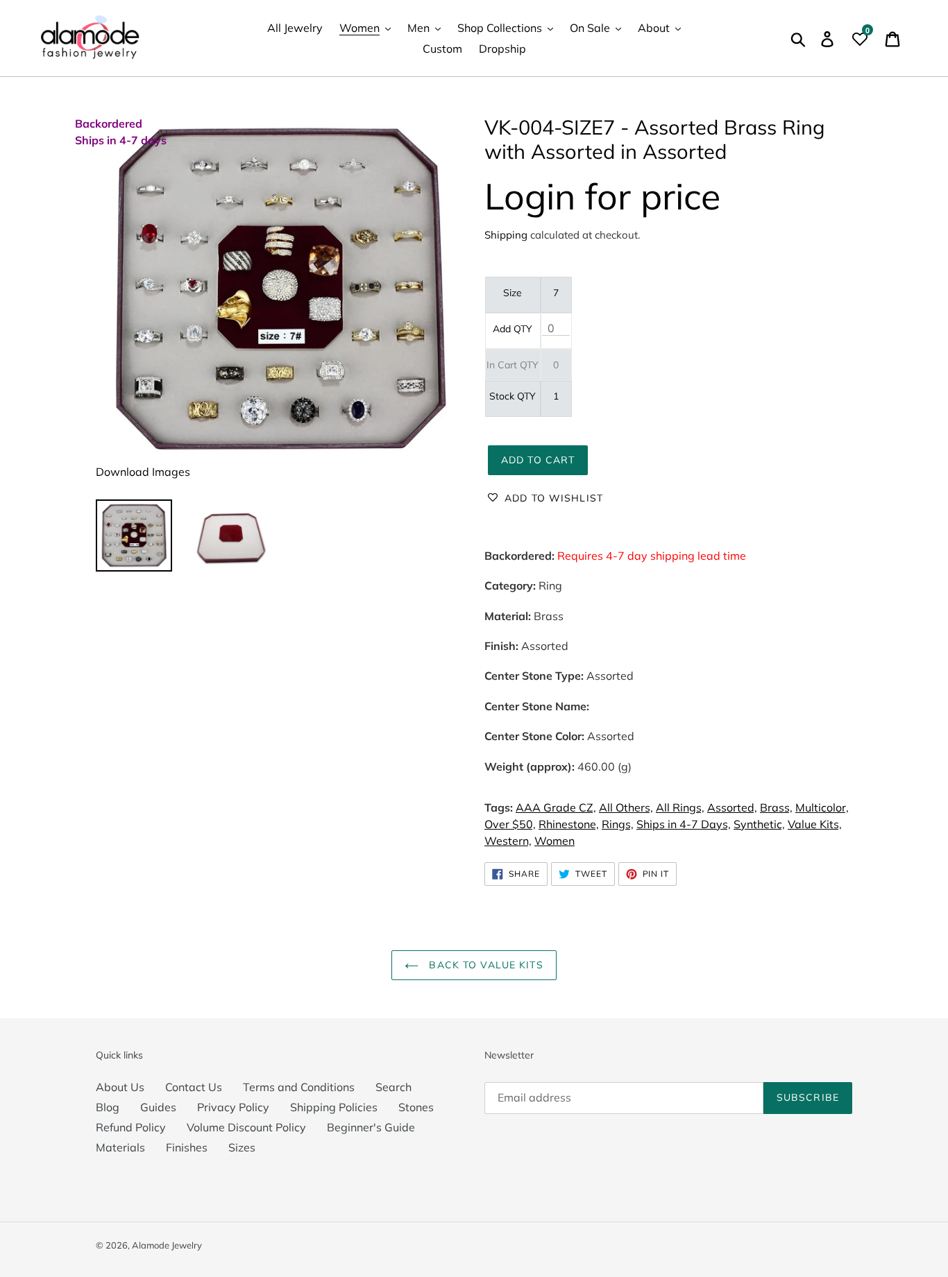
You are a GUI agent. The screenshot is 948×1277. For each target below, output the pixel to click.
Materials (120, 1147)
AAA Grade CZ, (556, 807)
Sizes (241, 1147)
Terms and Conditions (299, 1087)
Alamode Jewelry (167, 1245)
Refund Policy (131, 1127)
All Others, (626, 807)
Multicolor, (822, 807)
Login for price (602, 195)
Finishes (187, 1147)
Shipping (505, 234)
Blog (107, 1107)
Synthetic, (759, 824)
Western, (508, 841)
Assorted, (732, 807)
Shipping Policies (334, 1107)
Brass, (776, 807)
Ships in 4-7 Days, (683, 824)
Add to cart (538, 460)
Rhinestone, (569, 824)
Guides (158, 1107)
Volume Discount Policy (246, 1127)
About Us (120, 1087)
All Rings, (680, 807)
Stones (416, 1107)
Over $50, (510, 824)
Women (554, 841)
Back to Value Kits (484, 965)
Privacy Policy (233, 1107)
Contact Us (193, 1087)
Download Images (143, 472)
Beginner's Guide (371, 1127)
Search (393, 1087)
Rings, (618, 824)
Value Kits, (815, 824)
